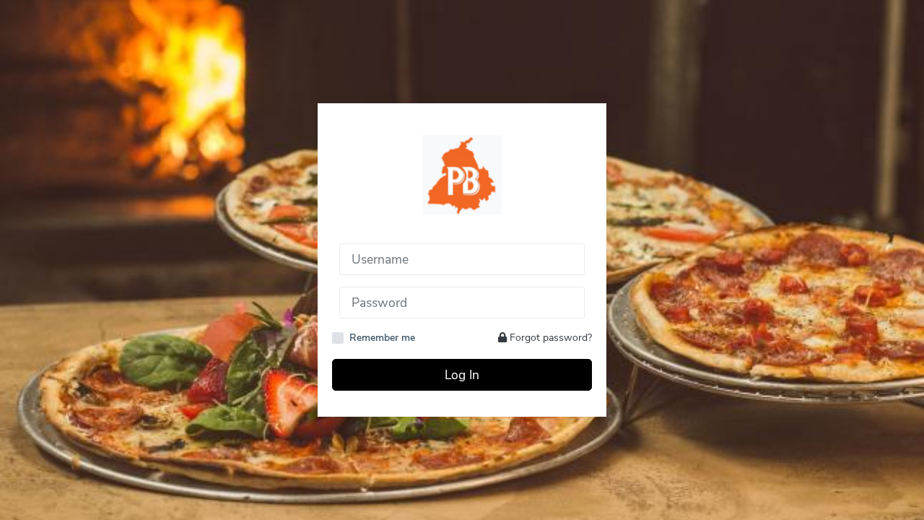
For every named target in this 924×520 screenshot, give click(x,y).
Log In (462, 375)
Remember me (382, 337)
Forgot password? (549, 337)
